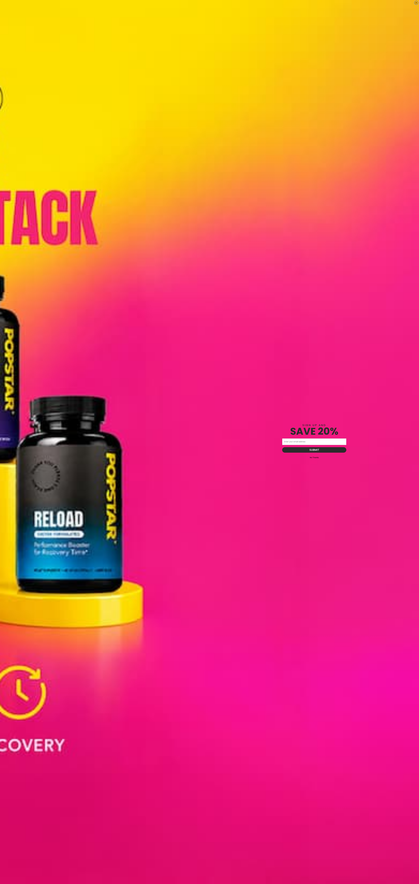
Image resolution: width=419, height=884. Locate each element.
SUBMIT (314, 450)
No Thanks (314, 457)
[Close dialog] (416, 3)
